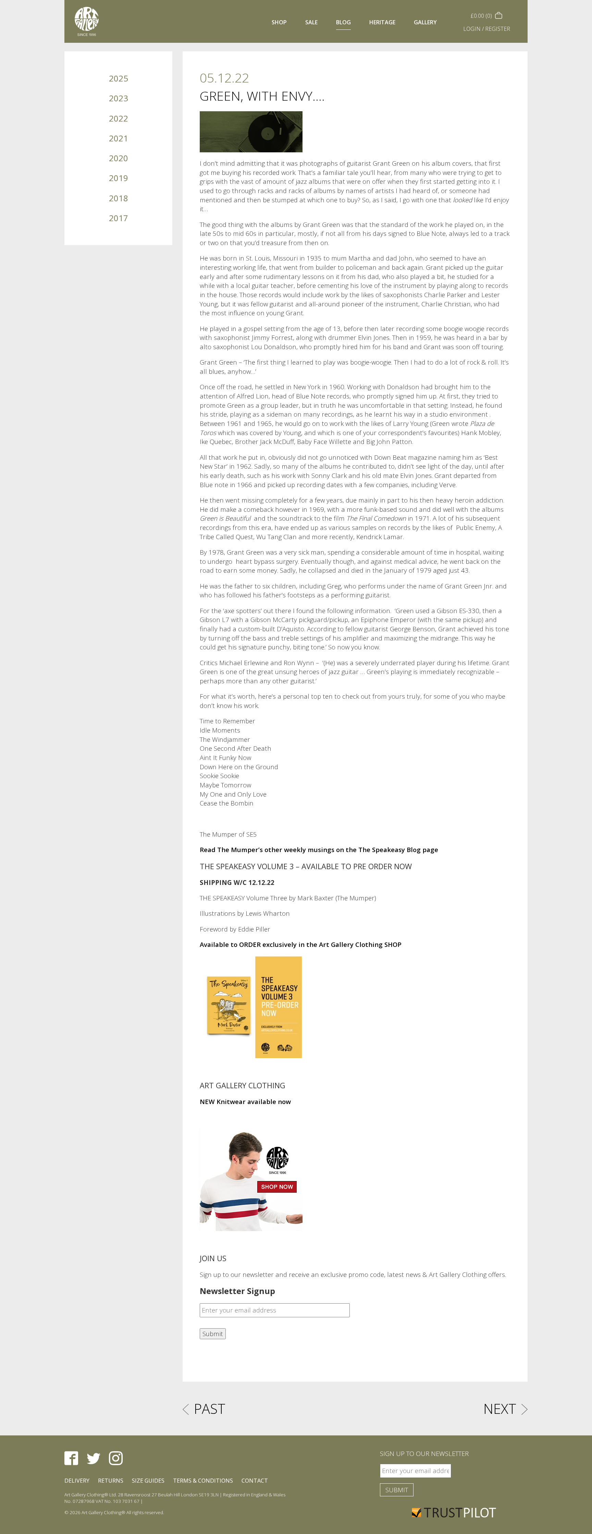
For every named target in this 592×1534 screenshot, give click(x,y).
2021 (118, 138)
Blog (343, 22)
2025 (118, 78)
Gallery (425, 22)
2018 (118, 198)
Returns (110, 1480)
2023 (118, 98)
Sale (311, 22)
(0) (482, 16)
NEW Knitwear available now (245, 1101)
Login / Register (486, 29)
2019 (118, 177)
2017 (118, 218)
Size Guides (148, 1480)
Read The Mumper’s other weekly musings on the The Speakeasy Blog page (319, 849)
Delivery (76, 1480)
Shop (279, 22)
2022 (118, 118)
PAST (209, 1408)
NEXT (499, 1408)
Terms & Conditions (203, 1480)
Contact (255, 1480)
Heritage (382, 22)
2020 (118, 158)
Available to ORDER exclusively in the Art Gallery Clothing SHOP (301, 944)
